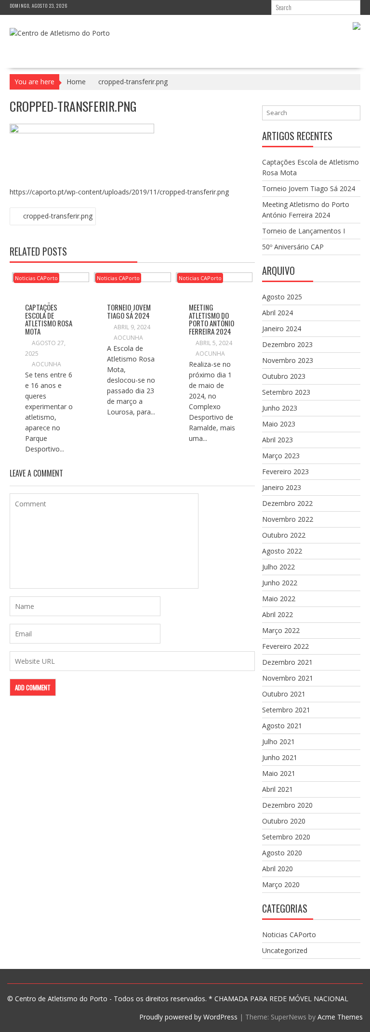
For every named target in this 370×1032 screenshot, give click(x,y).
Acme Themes (340, 1016)
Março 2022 (281, 630)
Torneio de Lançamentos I (303, 230)
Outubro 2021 (283, 693)
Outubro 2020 (283, 821)
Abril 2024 (277, 312)
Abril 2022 (277, 614)
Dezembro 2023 (287, 344)
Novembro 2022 (287, 519)
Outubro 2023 (283, 376)
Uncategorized (284, 950)
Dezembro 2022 (287, 503)
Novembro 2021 (287, 678)
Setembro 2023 (286, 392)
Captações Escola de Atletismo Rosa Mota (48, 319)
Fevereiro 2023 (285, 471)
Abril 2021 (277, 789)
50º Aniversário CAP (293, 246)
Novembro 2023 (287, 360)
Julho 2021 (278, 741)
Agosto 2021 (282, 725)
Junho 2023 (279, 408)
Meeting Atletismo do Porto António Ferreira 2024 (211, 319)
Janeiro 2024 (281, 328)
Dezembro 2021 (287, 662)
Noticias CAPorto (36, 278)
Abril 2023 (277, 439)
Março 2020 (281, 884)
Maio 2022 (278, 598)
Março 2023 (281, 455)
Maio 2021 (278, 773)
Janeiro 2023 (281, 487)
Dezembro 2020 (287, 805)
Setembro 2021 (286, 709)
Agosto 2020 (282, 852)
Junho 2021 (279, 757)
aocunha (46, 364)
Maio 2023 (278, 423)
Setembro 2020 (286, 836)
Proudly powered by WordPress (188, 1016)
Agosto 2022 (282, 550)
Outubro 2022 (283, 535)
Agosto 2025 (282, 296)
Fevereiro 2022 (285, 646)
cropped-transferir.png (57, 215)
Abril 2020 (277, 868)
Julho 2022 (278, 566)
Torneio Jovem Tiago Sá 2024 (129, 311)
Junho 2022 (279, 582)
